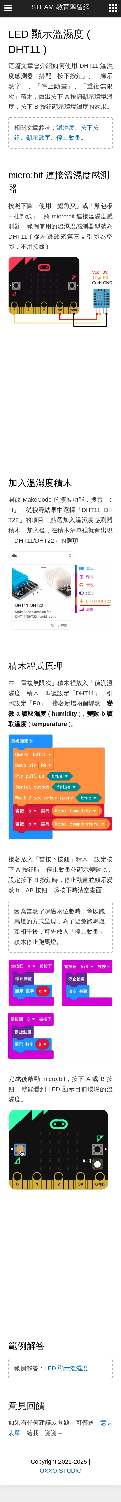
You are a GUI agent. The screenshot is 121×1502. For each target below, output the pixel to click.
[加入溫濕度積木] (78, 482)
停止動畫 (68, 137)
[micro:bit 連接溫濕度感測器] (23, 188)
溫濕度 (65, 127)
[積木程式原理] (69, 666)
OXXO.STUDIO (61, 1470)
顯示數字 (38, 137)
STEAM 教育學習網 (60, 7)
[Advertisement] (60, 403)
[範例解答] (50, 1345)
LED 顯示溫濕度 (66, 1368)
